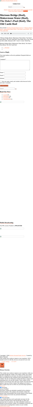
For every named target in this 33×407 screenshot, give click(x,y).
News (9, 11)
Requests (25, 11)
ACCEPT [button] (13, 361)
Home (5, 9)
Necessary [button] (2, 386)
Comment (3, 59)
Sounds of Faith (28, 9)
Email (2, 75)
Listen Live (10, 9)
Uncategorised (6, 99)
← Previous (6, 47)
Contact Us (20, 11)
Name (2, 72)
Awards (5, 94)
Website (2, 78)
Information (6, 96)
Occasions (5, 97)
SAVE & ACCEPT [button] (5, 406)
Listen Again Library (18, 9)
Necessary (4, 387)
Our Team (14, 11)
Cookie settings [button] (5, 361)
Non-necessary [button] (4, 396)
